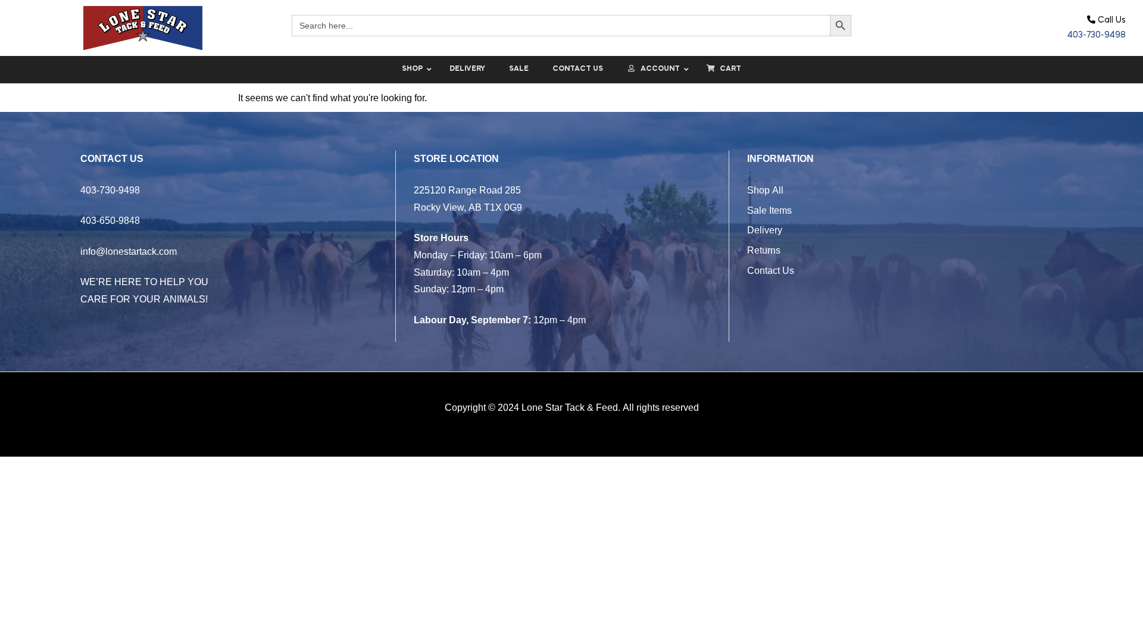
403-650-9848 (110, 220)
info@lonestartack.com (128, 251)
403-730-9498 (1096, 35)
